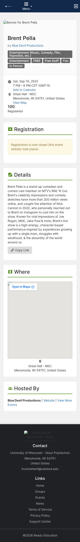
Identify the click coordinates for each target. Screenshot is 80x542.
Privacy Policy (40, 515)
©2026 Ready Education (40, 535)
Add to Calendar (24, 90)
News (40, 503)
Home (40, 485)
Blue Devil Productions (27, 45)
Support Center (40, 521)
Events (40, 497)
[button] (9, 6)
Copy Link (21, 250)
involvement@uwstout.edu (40, 469)
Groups (40, 491)
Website (49, 400)
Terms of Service (40, 509)
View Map (20, 102)
